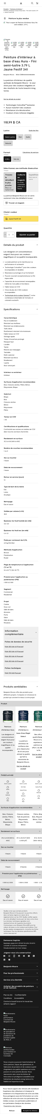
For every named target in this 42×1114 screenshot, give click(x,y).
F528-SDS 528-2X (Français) (14, 646)
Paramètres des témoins (12, 1106)
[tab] (7, 45)
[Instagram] (9, 956)
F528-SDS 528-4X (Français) (14, 651)
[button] (32, 3)
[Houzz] (34, 956)
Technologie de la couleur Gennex (17, 295)
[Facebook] (4, 956)
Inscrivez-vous (9, 943)
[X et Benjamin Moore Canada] (29, 956)
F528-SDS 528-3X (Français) (14, 661)
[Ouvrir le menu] (4, 3)
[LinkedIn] (4, 960)
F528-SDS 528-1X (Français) (14, 656)
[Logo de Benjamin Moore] (21, 3)
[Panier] (37, 3)
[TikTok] (9, 960)
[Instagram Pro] (14, 956)
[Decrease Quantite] (5, 234)
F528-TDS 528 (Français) (13, 673)
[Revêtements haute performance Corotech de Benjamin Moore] (13, 1017)
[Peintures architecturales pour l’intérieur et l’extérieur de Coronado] (13, 1051)
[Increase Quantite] (13, 234)
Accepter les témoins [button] (30, 1110)
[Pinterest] (24, 956)
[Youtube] (19, 956)
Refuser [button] (12, 1110)
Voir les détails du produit (12, 99)
